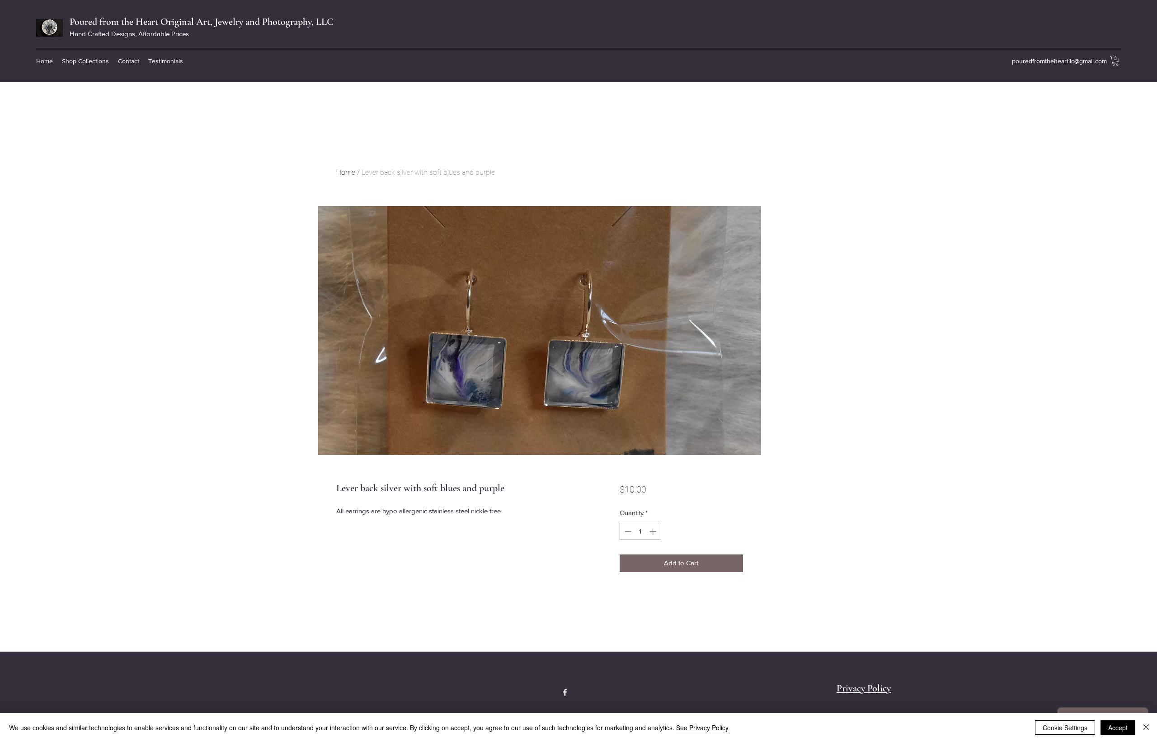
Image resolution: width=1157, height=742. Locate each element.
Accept (1118, 727)
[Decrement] (627, 531)
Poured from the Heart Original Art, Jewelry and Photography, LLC (202, 22)
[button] (85, 61)
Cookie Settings (1065, 727)
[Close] (1146, 727)
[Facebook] (564, 692)
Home (345, 172)
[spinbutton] (640, 531)
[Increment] (654, 531)
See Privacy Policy (702, 727)
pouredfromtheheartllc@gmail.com (1059, 61)
